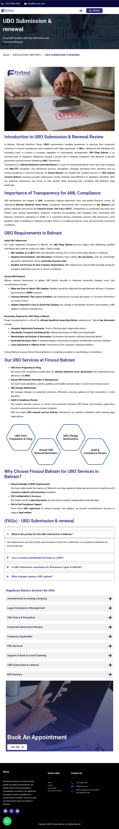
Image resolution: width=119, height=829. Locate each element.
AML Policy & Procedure (21, 617)
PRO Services (15, 645)
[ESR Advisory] (110, 674)
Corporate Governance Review (25, 626)
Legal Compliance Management (26, 608)
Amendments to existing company (27, 598)
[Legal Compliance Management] (110, 608)
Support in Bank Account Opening (26, 655)
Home (6, 55)
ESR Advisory (14, 674)
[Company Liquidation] (110, 636)
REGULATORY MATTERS (27, 55)
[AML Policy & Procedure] (110, 617)
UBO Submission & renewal (23, 664)
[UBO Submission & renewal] (110, 665)
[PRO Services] (110, 646)
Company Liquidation (19, 636)
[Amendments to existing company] (110, 598)
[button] (81, 10)
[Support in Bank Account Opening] (110, 655)
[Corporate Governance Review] (110, 627)
